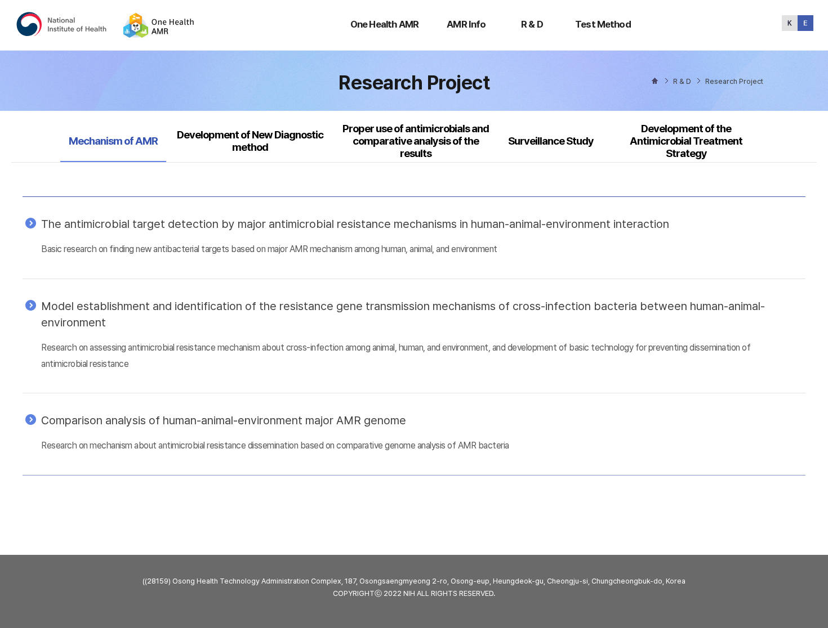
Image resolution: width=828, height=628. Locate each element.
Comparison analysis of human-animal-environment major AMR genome (223, 420)
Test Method (603, 24)
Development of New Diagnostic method (250, 141)
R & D (532, 24)
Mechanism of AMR (113, 140)
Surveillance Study (551, 140)
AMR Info (466, 24)
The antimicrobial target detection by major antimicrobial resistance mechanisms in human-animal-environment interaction (355, 224)
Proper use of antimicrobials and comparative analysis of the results (415, 141)
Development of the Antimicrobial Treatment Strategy (686, 141)
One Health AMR (384, 24)
